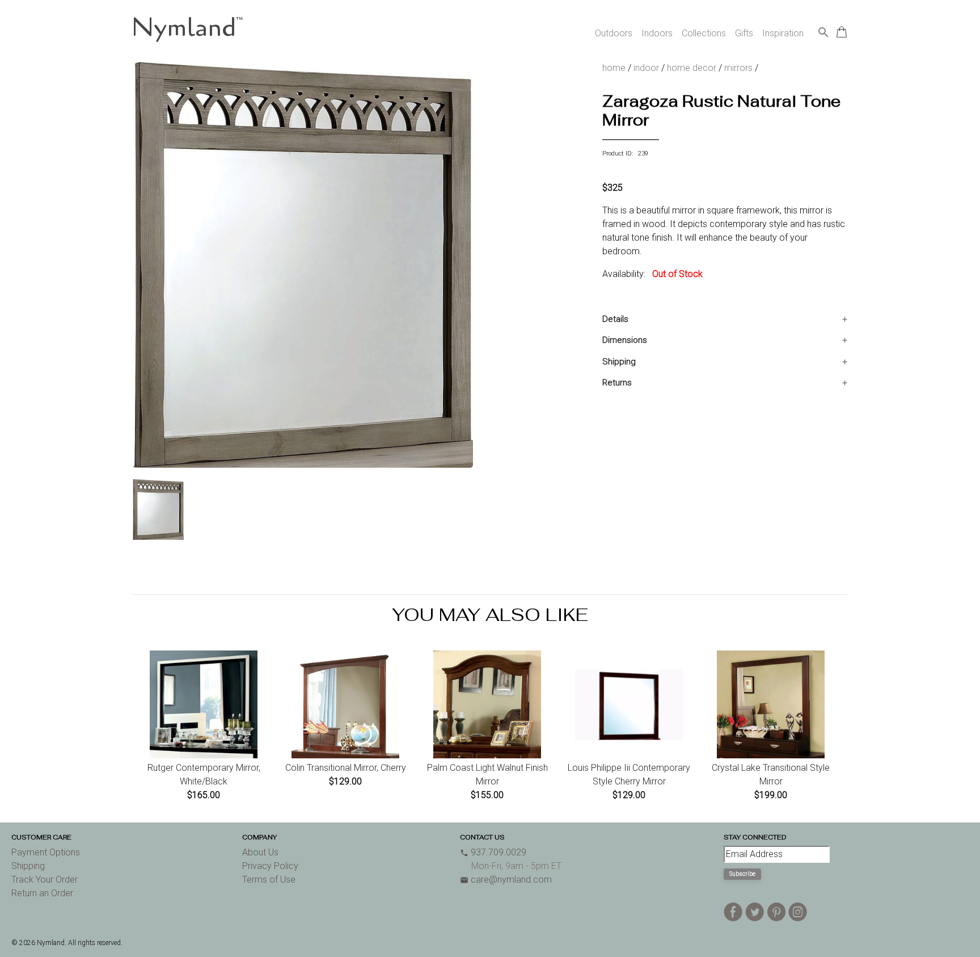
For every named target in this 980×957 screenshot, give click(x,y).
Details (615, 319)
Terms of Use (268, 879)
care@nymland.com (506, 879)
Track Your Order (44, 879)
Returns (617, 382)
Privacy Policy (270, 866)
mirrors (738, 67)
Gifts (744, 33)
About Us (260, 852)
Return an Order (42, 893)
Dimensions (624, 340)
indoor (646, 67)
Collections (704, 33)
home (614, 67)
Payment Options (45, 852)
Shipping (619, 361)
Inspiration (783, 33)
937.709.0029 (493, 852)
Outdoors (613, 33)
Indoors (657, 33)
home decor (691, 67)
